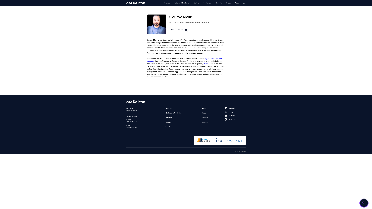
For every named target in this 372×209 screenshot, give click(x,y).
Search (244, 3)
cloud (205, 64)
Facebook (226, 119)
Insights (219, 3)
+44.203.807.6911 (131, 122)
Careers (228, 3)
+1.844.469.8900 (131, 110)
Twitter (226, 112)
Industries (196, 3)
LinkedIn (226, 108)
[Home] (135, 3)
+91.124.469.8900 (131, 116)
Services (167, 3)
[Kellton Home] (146, 101)
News (204, 113)
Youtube (226, 116)
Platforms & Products (181, 3)
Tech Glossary (170, 127)
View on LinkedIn (177, 30)
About (237, 3)
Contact (205, 122)
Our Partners (207, 3)
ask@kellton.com (131, 127)
